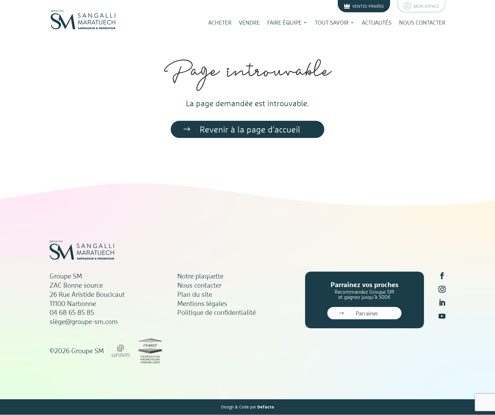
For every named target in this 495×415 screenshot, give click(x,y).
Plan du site (194, 294)
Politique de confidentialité (216, 312)
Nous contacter (422, 22)
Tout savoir (332, 22)
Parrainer (367, 313)
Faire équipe (284, 22)
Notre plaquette (200, 276)
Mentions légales (202, 303)
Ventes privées (368, 6)
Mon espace (426, 6)
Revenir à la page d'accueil (250, 129)
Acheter (219, 22)
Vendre (249, 22)
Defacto (265, 407)
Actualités (377, 22)
